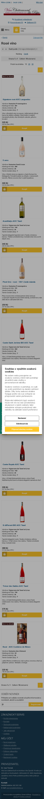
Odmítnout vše (22, 424)
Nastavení (22, 418)
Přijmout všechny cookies (22, 429)
